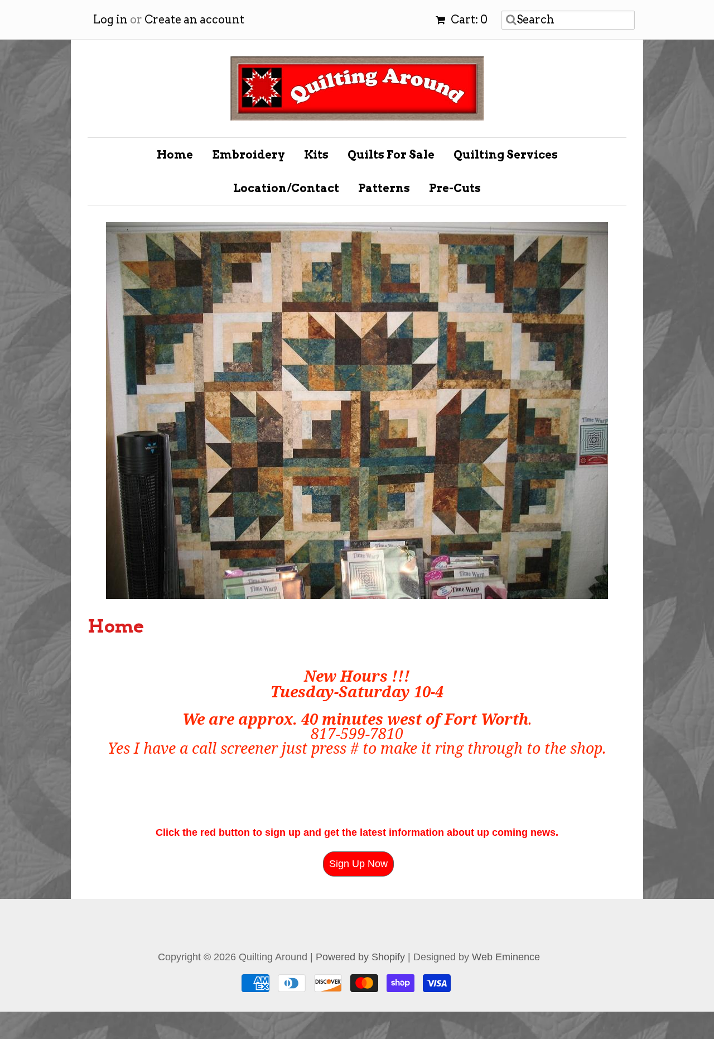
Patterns (384, 188)
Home (175, 154)
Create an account (194, 19)
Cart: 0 (468, 19)
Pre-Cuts (455, 188)
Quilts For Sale (391, 154)
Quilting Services (506, 154)
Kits (316, 154)
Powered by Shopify (360, 848)
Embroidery (248, 154)
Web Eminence (506, 848)
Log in (110, 19)
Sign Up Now (358, 754)
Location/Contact (286, 188)
